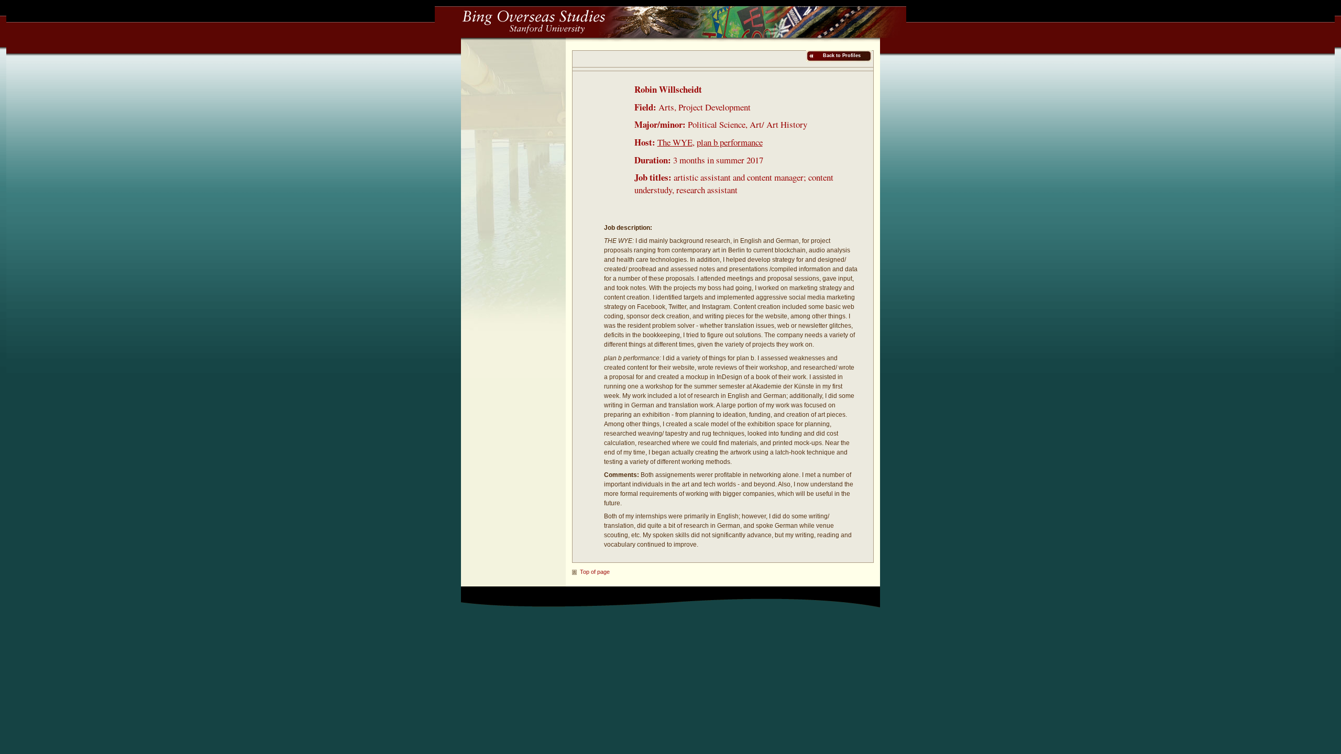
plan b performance (730, 142)
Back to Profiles (841, 55)
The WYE (675, 142)
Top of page (595, 572)
